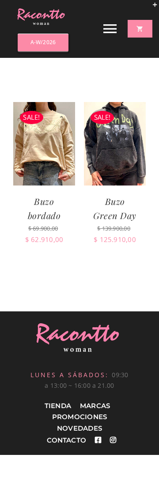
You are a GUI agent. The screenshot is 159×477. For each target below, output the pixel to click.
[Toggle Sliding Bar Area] (151, 8)
